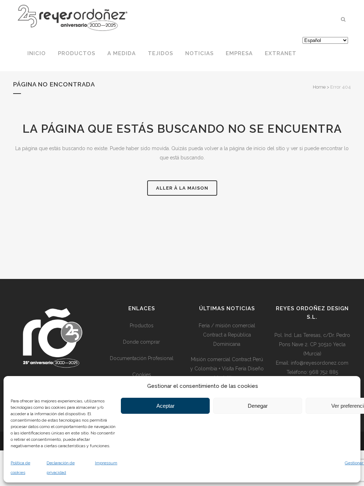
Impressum (106, 462)
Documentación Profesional (141, 358)
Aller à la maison (182, 188)
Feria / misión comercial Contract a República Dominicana (227, 335)
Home (319, 87)
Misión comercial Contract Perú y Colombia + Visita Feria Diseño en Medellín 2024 (227, 368)
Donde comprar (141, 342)
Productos (142, 325)
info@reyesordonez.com (319, 363)
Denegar (258, 406)
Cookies (141, 374)
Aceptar (165, 406)
